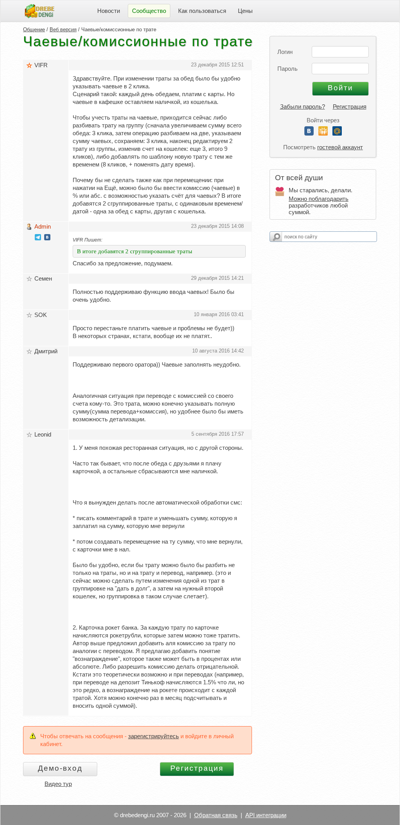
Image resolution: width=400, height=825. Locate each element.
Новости (108, 10)
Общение (34, 29)
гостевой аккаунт (340, 147)
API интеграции (265, 815)
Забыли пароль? (302, 106)
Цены (245, 10)
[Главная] (39, 10)
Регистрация (349, 106)
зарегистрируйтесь (153, 736)
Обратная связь (216, 815)
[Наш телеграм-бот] (38, 238)
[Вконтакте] (309, 133)
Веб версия (63, 29)
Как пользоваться (202, 10)
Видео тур (58, 783)
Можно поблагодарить (318, 198)
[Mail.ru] (337, 133)
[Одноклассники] (323, 133)
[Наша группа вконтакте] (47, 238)
